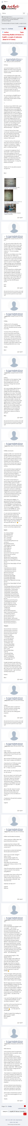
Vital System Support (6, 20)
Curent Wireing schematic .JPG (12, 201)
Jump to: (5, 1111)
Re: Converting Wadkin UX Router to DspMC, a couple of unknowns (14, 237)
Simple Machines (19, 1119)
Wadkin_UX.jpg (9, 213)
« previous (20, 26)
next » (24, 26)
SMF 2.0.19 (8, 1119)
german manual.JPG (10, 187)
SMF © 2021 (13, 1119)
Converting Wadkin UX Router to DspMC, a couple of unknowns (14, 60)
